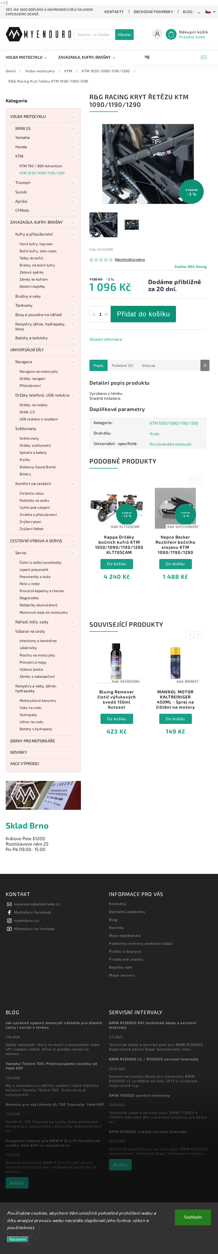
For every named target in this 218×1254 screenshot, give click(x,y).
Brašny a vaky (28, 296)
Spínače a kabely (33, 452)
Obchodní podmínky (153, 11)
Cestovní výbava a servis (36, 540)
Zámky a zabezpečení (37, 676)
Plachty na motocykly (37, 655)
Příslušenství (30, 385)
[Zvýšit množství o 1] (106, 314)
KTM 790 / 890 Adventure (41, 166)
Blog (187, 11)
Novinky (18, 752)
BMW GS (23, 128)
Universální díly (27, 349)
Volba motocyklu (28, 116)
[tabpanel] (116, 538)
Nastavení (17, 1239)
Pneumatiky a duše (35, 576)
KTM (19, 156)
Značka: (190, 266)
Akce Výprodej (24, 763)
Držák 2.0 (27, 412)
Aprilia (21, 201)
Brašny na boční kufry (37, 265)
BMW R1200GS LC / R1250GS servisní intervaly (153, 1059)
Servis (21, 552)
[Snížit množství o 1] (93, 314)
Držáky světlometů (35, 445)
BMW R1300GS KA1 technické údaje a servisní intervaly (152, 1025)
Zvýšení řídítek (32, 528)
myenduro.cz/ (27, 920)
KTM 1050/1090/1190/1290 (42, 173)
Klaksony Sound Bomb (38, 467)
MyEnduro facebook (32, 912)
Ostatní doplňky (32, 286)
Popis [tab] (98, 365)
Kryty (154, 433)
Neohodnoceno (130, 260)
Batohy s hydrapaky (36, 728)
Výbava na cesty (30, 631)
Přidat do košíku (143, 314)
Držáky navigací (32, 378)
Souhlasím (193, 1217)
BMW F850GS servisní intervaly (139, 1095)
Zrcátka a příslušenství (38, 514)
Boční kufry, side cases (38, 251)
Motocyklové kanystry (38, 700)
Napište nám (121, 967)
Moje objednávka (125, 935)
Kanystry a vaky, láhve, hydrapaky (35, 688)
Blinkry (25, 474)
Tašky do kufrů (31, 258)
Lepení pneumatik (34, 569)
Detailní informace (105, 339)
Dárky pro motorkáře (32, 740)
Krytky (25, 459)
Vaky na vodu (30, 707)
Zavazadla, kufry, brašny (36, 222)
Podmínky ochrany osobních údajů (141, 943)
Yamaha (22, 137)
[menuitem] (29, 57)
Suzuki (21, 191)
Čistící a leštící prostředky (41, 562)
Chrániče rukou (32, 493)
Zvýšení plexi (30, 521)
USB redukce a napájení (39, 419)
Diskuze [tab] (149, 365)
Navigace (23, 361)
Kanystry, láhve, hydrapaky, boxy (40, 326)
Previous (191, 480)
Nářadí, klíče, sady (31, 621)
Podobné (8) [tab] (123, 365)
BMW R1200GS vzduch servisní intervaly (148, 1131)
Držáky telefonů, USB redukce (42, 395)
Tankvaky (23, 305)
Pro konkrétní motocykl (170, 444)
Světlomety (25, 428)
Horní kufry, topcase (36, 244)
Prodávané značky (126, 959)
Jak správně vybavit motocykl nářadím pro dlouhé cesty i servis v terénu (54, 1025)
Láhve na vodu (31, 721)
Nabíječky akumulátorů (38, 605)
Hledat (124, 34)
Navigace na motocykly (39, 371)
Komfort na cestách (33, 483)
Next (199, 480)
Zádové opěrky (32, 272)
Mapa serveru (122, 975)
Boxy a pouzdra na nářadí (38, 314)
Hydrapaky (28, 714)
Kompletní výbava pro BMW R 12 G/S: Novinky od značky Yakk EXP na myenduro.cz (53, 1142)
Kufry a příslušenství (34, 234)
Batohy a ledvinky (31, 337)
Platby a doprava (125, 951)
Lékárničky (28, 647)
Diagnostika (29, 598)
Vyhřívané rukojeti (35, 507)
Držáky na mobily (34, 405)
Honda (21, 146)
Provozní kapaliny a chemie (42, 590)
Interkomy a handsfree (38, 640)
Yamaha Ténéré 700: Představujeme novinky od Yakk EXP (51, 1065)
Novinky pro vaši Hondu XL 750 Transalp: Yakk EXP (55, 1104)
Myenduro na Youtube (34, 928)
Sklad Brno (27, 825)
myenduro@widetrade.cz (37, 904)
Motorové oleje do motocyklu (44, 612)
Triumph (22, 182)
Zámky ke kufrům (34, 279)
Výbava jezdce (31, 669)
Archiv (17, 1182)
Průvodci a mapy (33, 662)
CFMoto (22, 210)
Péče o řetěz (30, 583)
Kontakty (114, 11)
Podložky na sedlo (34, 500)
